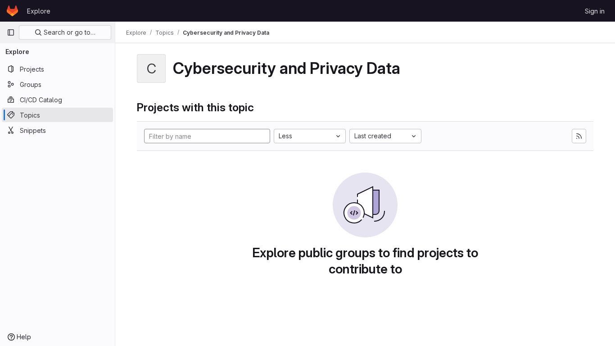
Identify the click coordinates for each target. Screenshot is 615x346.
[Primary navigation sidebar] (11, 32)
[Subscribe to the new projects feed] (579, 136)
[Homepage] (12, 11)
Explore (38, 11)
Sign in (595, 11)
